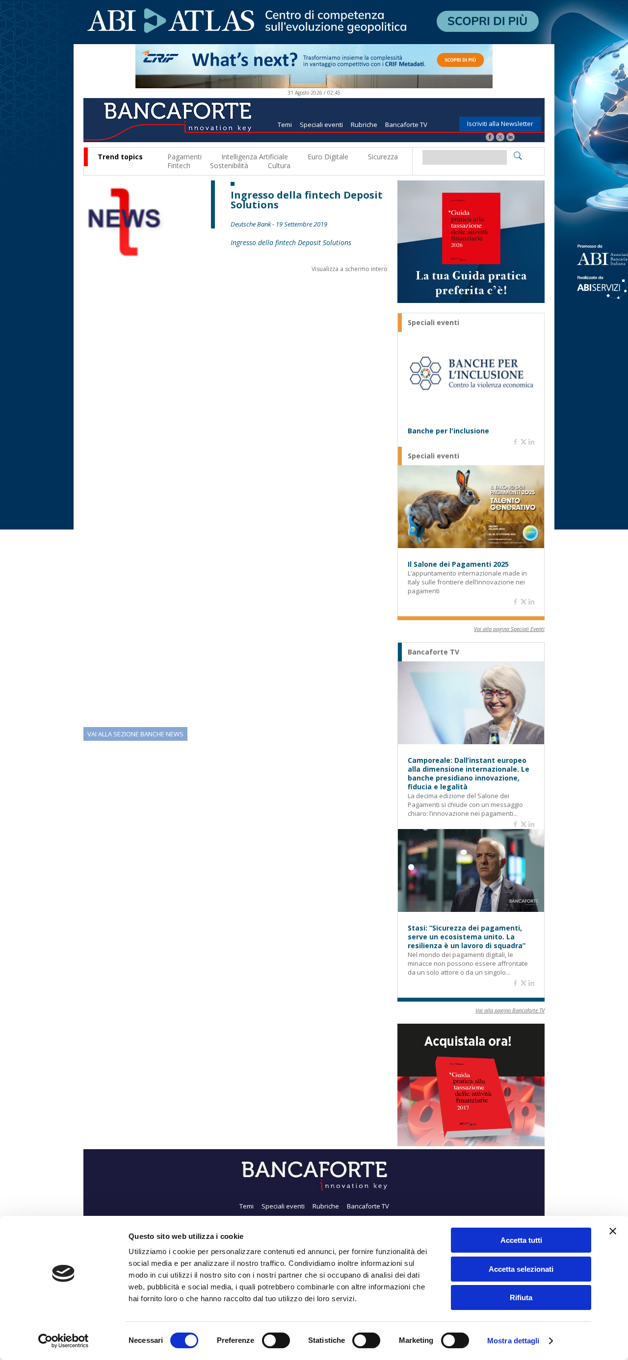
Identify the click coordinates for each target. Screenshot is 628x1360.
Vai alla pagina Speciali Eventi (509, 628)
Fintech (178, 165)
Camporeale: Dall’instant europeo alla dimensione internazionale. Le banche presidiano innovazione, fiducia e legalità (468, 773)
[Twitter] (500, 138)
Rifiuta (521, 1297)
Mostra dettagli (513, 1340)
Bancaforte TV (406, 124)
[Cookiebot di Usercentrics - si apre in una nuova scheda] (63, 1341)
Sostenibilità (229, 165)
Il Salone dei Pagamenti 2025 (458, 564)
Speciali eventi (321, 124)
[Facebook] (490, 138)
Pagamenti (184, 156)
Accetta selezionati (521, 1269)
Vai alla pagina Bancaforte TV (510, 1010)
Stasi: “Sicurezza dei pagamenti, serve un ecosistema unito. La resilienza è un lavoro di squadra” (466, 937)
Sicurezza (383, 156)
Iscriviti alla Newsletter (500, 123)
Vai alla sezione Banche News (135, 734)
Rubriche (364, 124)
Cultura (279, 165)
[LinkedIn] (510, 138)
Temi (285, 124)
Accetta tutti (521, 1240)
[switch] (276, 1340)
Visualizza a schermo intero (350, 269)
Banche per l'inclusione (448, 431)
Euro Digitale (328, 156)
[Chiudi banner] (612, 1231)
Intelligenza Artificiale (254, 156)
